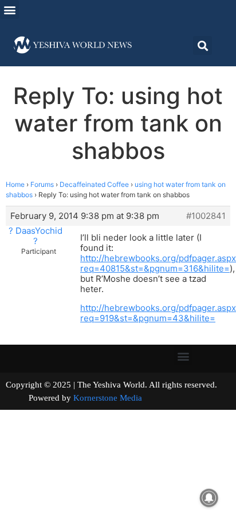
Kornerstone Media (107, 397)
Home (15, 184)
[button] (9, 9)
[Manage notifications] (209, 498)
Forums (42, 184)
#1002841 (206, 216)
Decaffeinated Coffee (94, 184)
